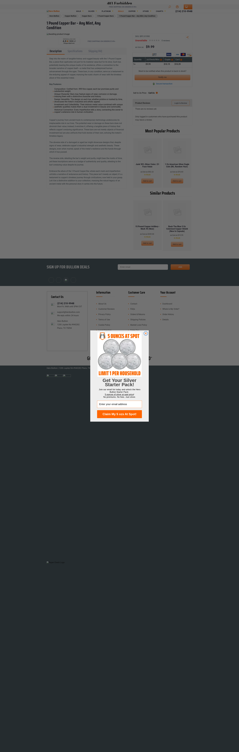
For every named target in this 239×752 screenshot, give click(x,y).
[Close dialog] (146, 333)
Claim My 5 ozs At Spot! (119, 414)
